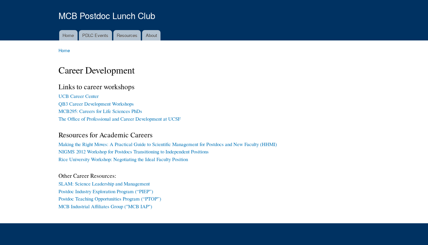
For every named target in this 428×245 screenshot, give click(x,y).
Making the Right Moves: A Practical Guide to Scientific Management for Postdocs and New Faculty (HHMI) (168, 144)
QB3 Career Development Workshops (96, 103)
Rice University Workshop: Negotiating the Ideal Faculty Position (123, 159)
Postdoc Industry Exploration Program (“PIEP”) (106, 191)
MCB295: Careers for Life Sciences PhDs (100, 111)
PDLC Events (95, 35)
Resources (127, 35)
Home (68, 35)
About (151, 35)
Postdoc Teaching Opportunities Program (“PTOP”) (110, 198)
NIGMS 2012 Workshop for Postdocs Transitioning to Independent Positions (134, 151)
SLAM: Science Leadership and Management (104, 183)
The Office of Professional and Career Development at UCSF (120, 118)
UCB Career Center (79, 96)
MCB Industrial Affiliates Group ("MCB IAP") (105, 206)
